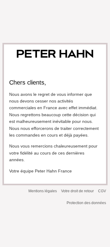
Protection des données (86, 203)
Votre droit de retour (77, 191)
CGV (102, 191)
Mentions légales (42, 191)
